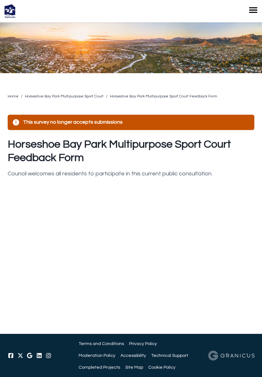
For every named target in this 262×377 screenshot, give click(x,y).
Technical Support (169, 355)
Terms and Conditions (101, 343)
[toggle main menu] (253, 10)
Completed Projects (99, 367)
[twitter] (20, 355)
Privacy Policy (143, 343)
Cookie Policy (161, 367)
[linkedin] (39, 355)
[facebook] (10, 355)
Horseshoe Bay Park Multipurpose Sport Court (64, 96)
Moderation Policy (97, 355)
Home (13, 96)
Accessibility (133, 355)
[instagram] (48, 355)
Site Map (134, 367)
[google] (29, 355)
